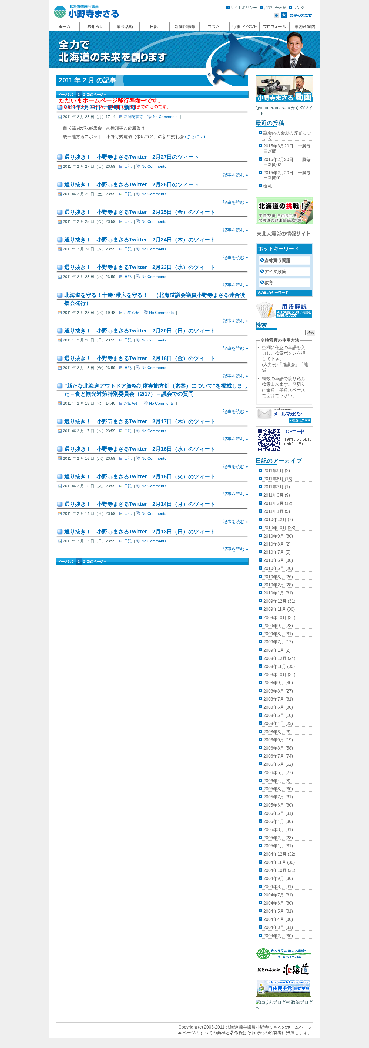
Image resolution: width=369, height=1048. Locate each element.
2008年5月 (273, 715)
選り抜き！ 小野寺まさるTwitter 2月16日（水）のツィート (139, 449)
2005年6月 (273, 805)
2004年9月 (273, 878)
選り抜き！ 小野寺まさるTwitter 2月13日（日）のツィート (139, 532)
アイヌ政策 (275, 271)
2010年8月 (273, 544)
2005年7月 (273, 797)
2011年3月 (273, 495)
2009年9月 (273, 625)
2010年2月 (273, 585)
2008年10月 (275, 674)
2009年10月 (275, 617)
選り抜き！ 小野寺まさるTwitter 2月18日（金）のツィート (139, 358)
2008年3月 (273, 732)
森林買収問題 (277, 260)
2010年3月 (273, 577)
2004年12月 (275, 854)
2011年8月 (273, 478)
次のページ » (96, 94)
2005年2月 (273, 837)
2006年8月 (273, 748)
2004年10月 (275, 870)
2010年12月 (275, 519)
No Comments (165, 117)
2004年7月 (273, 895)
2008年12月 (275, 658)
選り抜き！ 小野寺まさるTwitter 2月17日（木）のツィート (139, 421)
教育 (268, 282)
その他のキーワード (273, 293)
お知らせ (131, 312)
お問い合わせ (275, 7)
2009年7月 (273, 642)
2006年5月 (273, 772)
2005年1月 (273, 846)
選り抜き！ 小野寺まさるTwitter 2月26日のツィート (131, 184)
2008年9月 (273, 682)
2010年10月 (275, 527)
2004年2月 (273, 935)
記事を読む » (235, 175)
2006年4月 (273, 780)
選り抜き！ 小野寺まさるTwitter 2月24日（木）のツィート (139, 240)
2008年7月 (273, 699)
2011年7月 (273, 487)
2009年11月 (274, 609)
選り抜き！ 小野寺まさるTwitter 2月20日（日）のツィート (139, 331)
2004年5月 (273, 911)
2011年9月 (273, 470)
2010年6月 (273, 560)
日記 (128, 166)
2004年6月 (273, 903)
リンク (298, 7)
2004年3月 (273, 927)
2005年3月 (273, 829)
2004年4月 (273, 919)
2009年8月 (273, 634)
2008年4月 (273, 723)
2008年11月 (274, 666)
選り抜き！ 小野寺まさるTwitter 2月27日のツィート (131, 157)
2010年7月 (273, 552)
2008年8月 (273, 691)
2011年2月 (273, 503)
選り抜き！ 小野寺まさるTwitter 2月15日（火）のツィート (139, 476)
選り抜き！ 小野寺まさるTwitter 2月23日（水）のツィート (139, 267)
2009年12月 (275, 601)
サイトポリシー (243, 7)
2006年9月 (273, 740)
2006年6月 (273, 764)
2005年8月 (273, 789)
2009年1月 (273, 650)
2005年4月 (273, 821)
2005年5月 (273, 813)
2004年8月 (273, 886)
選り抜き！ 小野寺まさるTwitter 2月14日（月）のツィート (139, 504)
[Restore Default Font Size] (301, 16)
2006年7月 (273, 756)
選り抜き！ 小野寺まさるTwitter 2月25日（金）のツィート (139, 212)
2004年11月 (274, 862)
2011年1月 (273, 511)
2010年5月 (273, 568)
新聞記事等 (133, 117)
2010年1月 (273, 593)
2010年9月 (273, 536)
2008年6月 (273, 707)
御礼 (267, 186)
